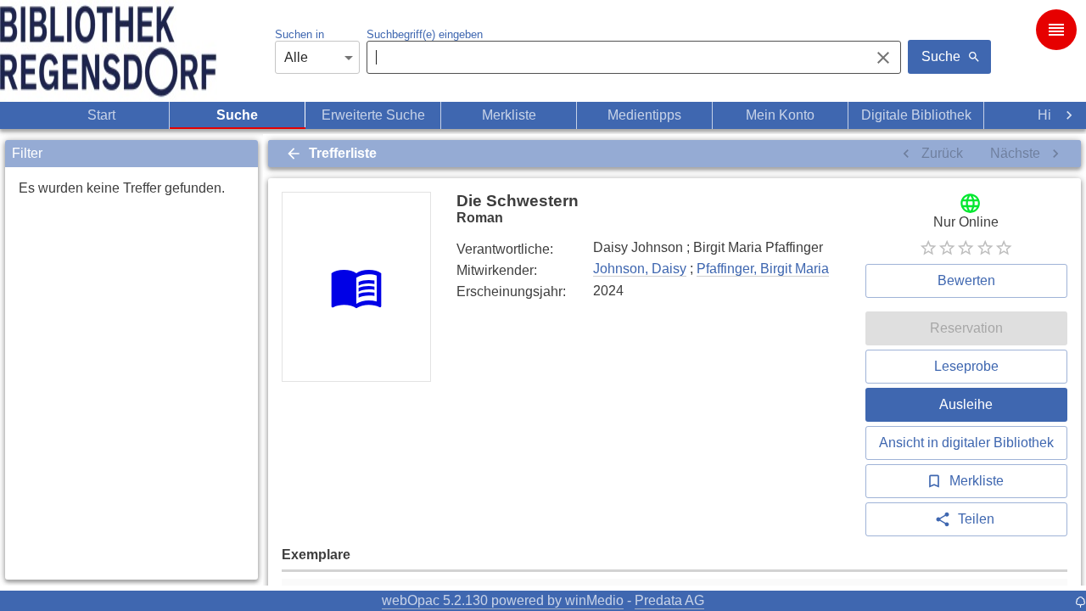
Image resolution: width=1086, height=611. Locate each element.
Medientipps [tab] (644, 115)
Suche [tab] (237, 115)
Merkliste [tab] (509, 115)
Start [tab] (101, 115)
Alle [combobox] (296, 57)
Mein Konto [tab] (780, 115)
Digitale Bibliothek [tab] (916, 115)
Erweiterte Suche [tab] (373, 115)
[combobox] (613, 58)
